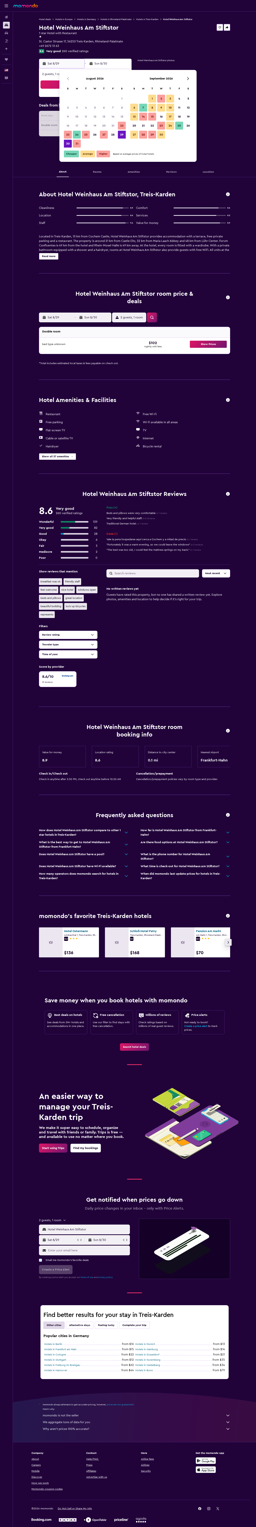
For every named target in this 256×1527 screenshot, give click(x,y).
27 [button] (104, 134)
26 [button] (95, 134)
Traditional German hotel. (127, 523)
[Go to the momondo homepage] (25, 6)
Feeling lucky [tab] (106, 1325)
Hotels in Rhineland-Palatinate (116, 19)
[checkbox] (57, 679)
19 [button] (95, 125)
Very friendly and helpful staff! (130, 518)
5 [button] (95, 107)
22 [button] (122, 125)
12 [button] (95, 116)
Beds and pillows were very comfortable (136, 513)
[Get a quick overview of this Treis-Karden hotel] (228, 194)
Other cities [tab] (54, 1325)
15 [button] (122, 116)
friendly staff (72, 581)
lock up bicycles (75, 606)
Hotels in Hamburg (146, 1349)
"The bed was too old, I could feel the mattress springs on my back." (153, 550)
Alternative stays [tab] (79, 1325)
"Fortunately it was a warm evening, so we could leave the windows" (154, 544)
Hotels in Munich (145, 1344)
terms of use (87, 1277)
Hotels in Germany (86, 19)
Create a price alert (195, 1026)
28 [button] (113, 134)
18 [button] (86, 125)
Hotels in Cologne (55, 1354)
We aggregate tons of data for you (66, 1422)
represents (46, 614)
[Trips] (6, 59)
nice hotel (67, 590)
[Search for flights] (6, 17)
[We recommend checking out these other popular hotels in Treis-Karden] (228, 916)
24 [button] (77, 134)
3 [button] (77, 107)
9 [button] (68, 116)
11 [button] (86, 116)
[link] (134, 1047)
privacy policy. (105, 1277)
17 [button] (77, 125)
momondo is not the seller (61, 1415)
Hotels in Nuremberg (147, 1360)
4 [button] (86, 107)
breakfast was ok (50, 581)
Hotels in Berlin (53, 1344)
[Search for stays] (6, 25)
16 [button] (68, 125)
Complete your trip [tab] (134, 1325)
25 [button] (86, 134)
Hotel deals (45, 19)
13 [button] (104, 116)
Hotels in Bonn (144, 1370)
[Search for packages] (6, 41)
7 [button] (113, 107)
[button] (6, 6)
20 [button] (104, 125)
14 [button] (113, 116)
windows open (87, 590)
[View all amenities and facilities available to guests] (228, 400)
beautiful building (50, 606)
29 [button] (122, 134)
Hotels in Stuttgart (55, 1360)
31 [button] (77, 143)
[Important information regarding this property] (228, 731)
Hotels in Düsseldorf (147, 1354)
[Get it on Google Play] (206, 1460)
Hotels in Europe (64, 19)
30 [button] (68, 143)
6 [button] (104, 107)
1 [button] (121, 98)
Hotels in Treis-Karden (147, 19)
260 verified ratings (75, 51)
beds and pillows (50, 598)
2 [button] (68, 107)
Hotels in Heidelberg (147, 1365)
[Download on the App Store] (206, 1469)
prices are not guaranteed (120, 1404)
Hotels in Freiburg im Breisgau (62, 1365)
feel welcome (48, 590)
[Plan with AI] (6, 48)
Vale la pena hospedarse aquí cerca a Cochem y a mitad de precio (152, 539)
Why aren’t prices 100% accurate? (66, 1428)
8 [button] (122, 107)
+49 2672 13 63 (49, 45)
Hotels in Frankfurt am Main (60, 1349)
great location (73, 598)
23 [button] (68, 134)
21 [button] (113, 125)
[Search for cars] (6, 33)
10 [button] (76, 116)
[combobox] (88, 1229)
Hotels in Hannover (55, 1370)
